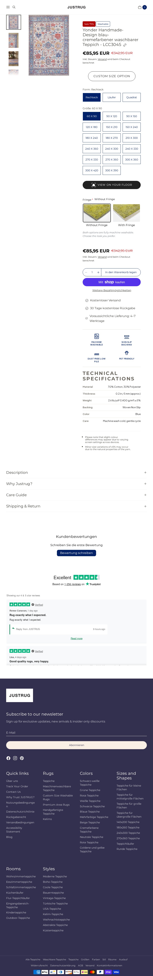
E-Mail (10, 732)
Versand (102, 59)
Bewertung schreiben (76, 553)
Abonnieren (76, 745)
